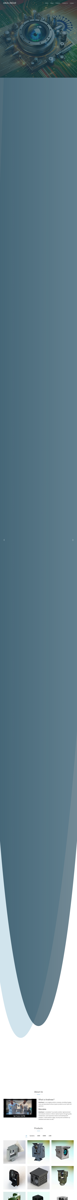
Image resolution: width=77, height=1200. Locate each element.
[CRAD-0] (13, 1147)
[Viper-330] (61, 1147)
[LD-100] (37, 1147)
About (51, 3)
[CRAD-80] (13, 1173)
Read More (38, 550)
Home (46, 3)
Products (58, 3)
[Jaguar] (37, 1199)
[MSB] (37, 1173)
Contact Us (65, 3)
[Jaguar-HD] (61, 1199)
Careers (72, 3)
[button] (4, 540)
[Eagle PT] (13, 1199)
